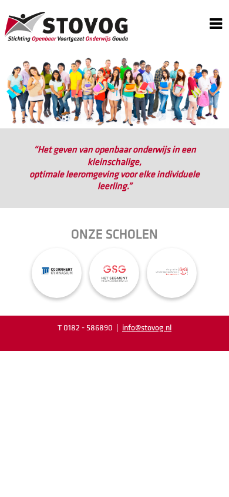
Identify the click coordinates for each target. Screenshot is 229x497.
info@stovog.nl (146, 328)
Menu (215, 15)
